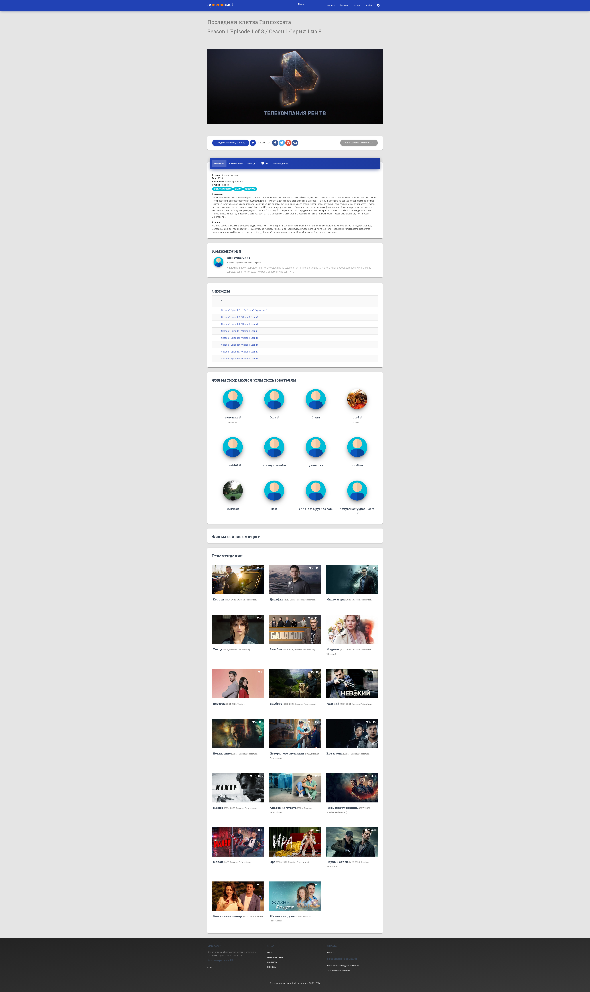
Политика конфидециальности (343, 966)
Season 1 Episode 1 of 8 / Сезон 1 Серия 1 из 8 (244, 310)
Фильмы (344, 5)
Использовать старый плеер (359, 143)
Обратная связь (275, 957)
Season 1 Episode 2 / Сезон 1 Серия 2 (239, 317)
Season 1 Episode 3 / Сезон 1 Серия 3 (239, 324)
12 (264, 163)
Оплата (331, 953)
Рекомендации (280, 163)
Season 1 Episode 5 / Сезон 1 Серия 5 (239, 338)
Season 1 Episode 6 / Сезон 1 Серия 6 (239, 345)
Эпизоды (251, 163)
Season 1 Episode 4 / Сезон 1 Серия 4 (239, 331)
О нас (270, 953)
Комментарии (236, 163)
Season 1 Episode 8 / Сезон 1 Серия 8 (244, 262)
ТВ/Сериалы (250, 189)
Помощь (271, 967)
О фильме (219, 163)
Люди (357, 5)
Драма (238, 189)
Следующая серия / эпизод (230, 143)
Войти (369, 5)
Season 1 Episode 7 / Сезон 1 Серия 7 (239, 351)
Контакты (272, 962)
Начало (331, 5)
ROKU (209, 967)
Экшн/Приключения (222, 189)
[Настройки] (379, 5)
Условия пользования (338, 970)
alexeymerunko (238, 257)
